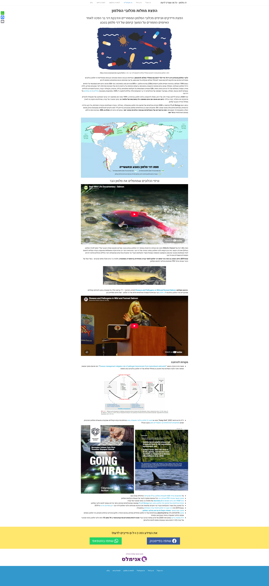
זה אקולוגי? (128, 2)
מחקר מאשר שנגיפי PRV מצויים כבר (171, 498)
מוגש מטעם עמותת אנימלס (134, 554)
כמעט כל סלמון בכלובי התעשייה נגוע (140, 420)
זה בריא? (139, 2)
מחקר (182, 513)
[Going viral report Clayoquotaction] (134, 459)
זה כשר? (148, 2)
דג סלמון (162, 292)
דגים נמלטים (88, 91)
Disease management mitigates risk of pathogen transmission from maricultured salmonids (132, 366)
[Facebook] (2, 17)
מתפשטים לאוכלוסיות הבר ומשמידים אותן (164, 422)
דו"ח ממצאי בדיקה (177, 518)
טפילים (96, 91)
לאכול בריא (101, 2)
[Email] (2, 21)
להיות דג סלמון (115, 2)
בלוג (91, 2)
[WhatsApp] (2, 13)
